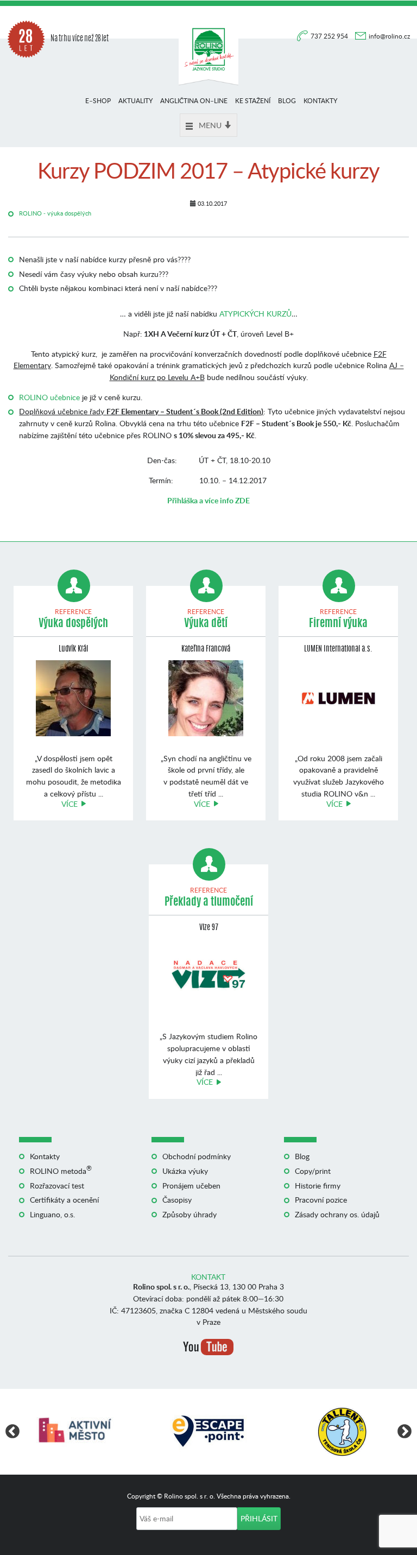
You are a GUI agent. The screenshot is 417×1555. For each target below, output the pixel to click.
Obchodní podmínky (196, 1156)
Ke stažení (252, 100)
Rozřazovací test (57, 1185)
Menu (210, 125)
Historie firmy (317, 1185)
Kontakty (320, 100)
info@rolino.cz (389, 36)
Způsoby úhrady (189, 1214)
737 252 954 (330, 36)
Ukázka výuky (185, 1171)
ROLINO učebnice (49, 397)
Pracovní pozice (321, 1199)
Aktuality (135, 100)
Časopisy (177, 1199)
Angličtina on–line (194, 100)
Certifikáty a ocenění (64, 1199)
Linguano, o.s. (52, 1214)
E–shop (98, 100)
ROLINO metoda (61, 1171)
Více (69, 804)
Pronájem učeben (191, 1185)
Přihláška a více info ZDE (208, 500)
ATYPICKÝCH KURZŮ (255, 313)
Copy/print (313, 1171)
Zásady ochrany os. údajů (337, 1214)
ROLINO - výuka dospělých (55, 213)
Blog (287, 100)
